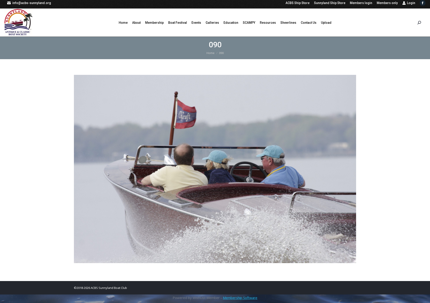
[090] (215, 169)
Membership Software (240, 297)
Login (411, 3)
